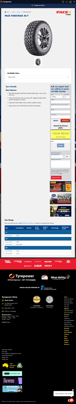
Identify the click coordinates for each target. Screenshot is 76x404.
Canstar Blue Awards (7, 355)
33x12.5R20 (8, 251)
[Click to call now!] (63, 2)
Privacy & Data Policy (10, 401)
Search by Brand (68, 303)
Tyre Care (66, 305)
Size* (52, 94)
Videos (66, 342)
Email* (52, 109)
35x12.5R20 (8, 253)
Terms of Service (55, 173)
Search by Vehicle (68, 299)
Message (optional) (56, 159)
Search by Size (68, 301)
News (66, 338)
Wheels (66, 309)
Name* (53, 99)
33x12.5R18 (8, 242)
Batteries (66, 316)
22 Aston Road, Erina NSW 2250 (11, 304)
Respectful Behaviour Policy (30, 401)
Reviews (66, 344)
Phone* (59, 104)
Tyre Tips (66, 307)
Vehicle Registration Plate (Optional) (56, 153)
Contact (66, 330)
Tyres (65, 297)
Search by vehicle (27, 223)
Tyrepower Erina (39, 5)
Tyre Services (67, 322)
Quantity (67, 94)
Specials (66, 328)
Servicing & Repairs (69, 320)
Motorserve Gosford (7, 349)
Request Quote (56, 177)
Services (66, 314)
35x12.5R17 (8, 235)
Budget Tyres (5, 357)
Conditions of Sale (20, 401)
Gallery (66, 340)
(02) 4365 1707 (9, 308)
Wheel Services (68, 324)
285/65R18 (8, 244)
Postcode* (53, 114)
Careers (66, 334)
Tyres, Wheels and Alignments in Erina (11, 353)
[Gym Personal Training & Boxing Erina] (12, 389)
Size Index (4, 351)
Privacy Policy (62, 172)
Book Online (68, 332)
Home (7, 12)
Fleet (65, 336)
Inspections (67, 318)
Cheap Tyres (5, 359)
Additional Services (69, 326)
